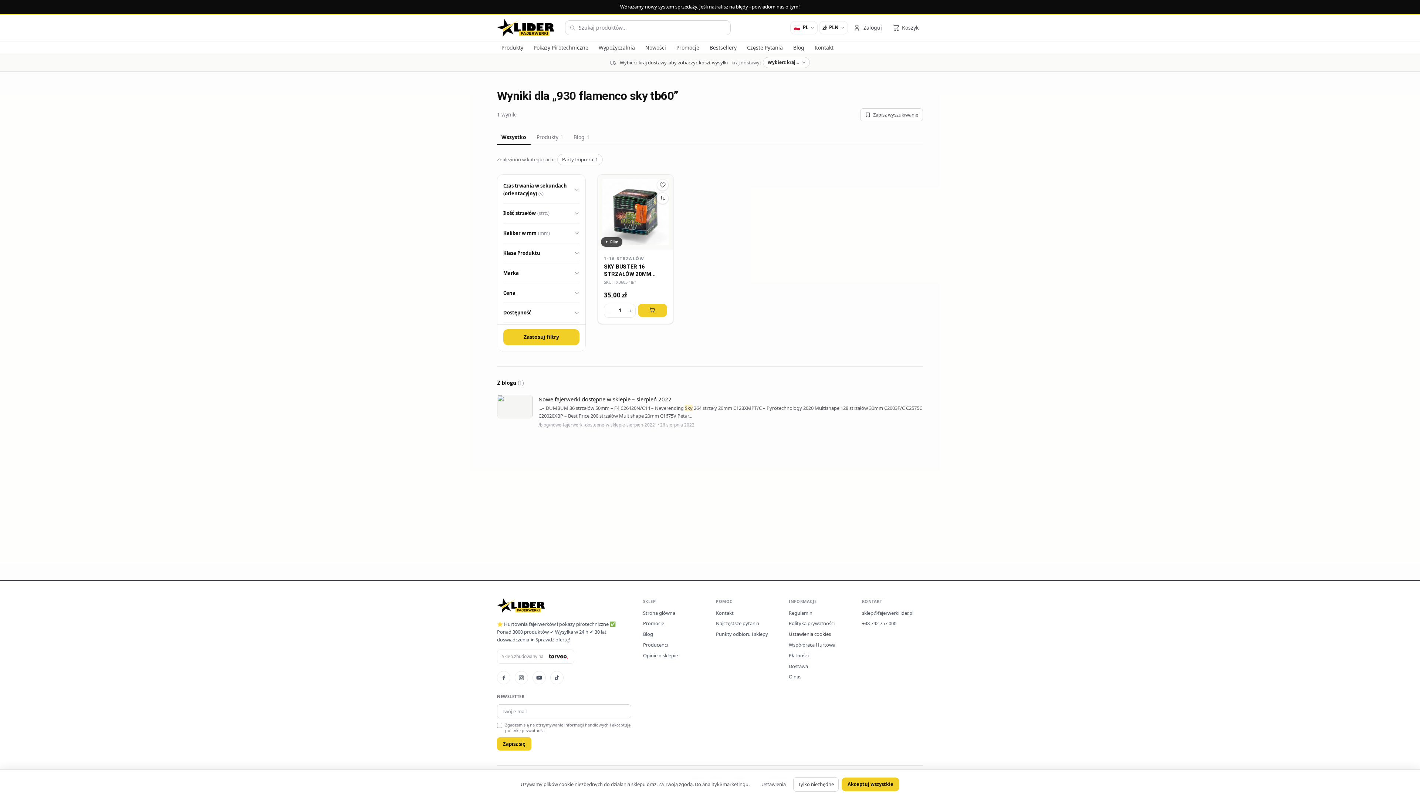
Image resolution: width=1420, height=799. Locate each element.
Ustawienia (773, 784)
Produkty (550, 137)
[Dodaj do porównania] (663, 198)
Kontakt (725, 613)
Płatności (799, 655)
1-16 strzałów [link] (624, 258)
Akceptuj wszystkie (870, 784)
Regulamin (800, 613)
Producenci (655, 644)
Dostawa (798, 666)
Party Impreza (580, 159)
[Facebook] (503, 677)
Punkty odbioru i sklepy (742, 634)
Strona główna (659, 613)
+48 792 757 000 (879, 623)
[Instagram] (521, 677)
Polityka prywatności (812, 623)
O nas (795, 676)
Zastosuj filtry (541, 336)
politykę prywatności (525, 730)
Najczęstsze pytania (737, 623)
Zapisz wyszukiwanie (895, 114)
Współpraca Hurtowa (812, 644)
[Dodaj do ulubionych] (663, 185)
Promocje (653, 623)
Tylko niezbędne (816, 784)
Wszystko (513, 137)
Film (614, 242)
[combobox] (648, 27)
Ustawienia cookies (810, 634)
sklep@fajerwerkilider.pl (887, 613)
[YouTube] (539, 677)
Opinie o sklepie (660, 655)
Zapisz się (514, 744)
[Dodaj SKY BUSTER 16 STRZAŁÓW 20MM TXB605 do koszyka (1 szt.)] (652, 310)
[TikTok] (557, 677)
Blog (581, 137)
